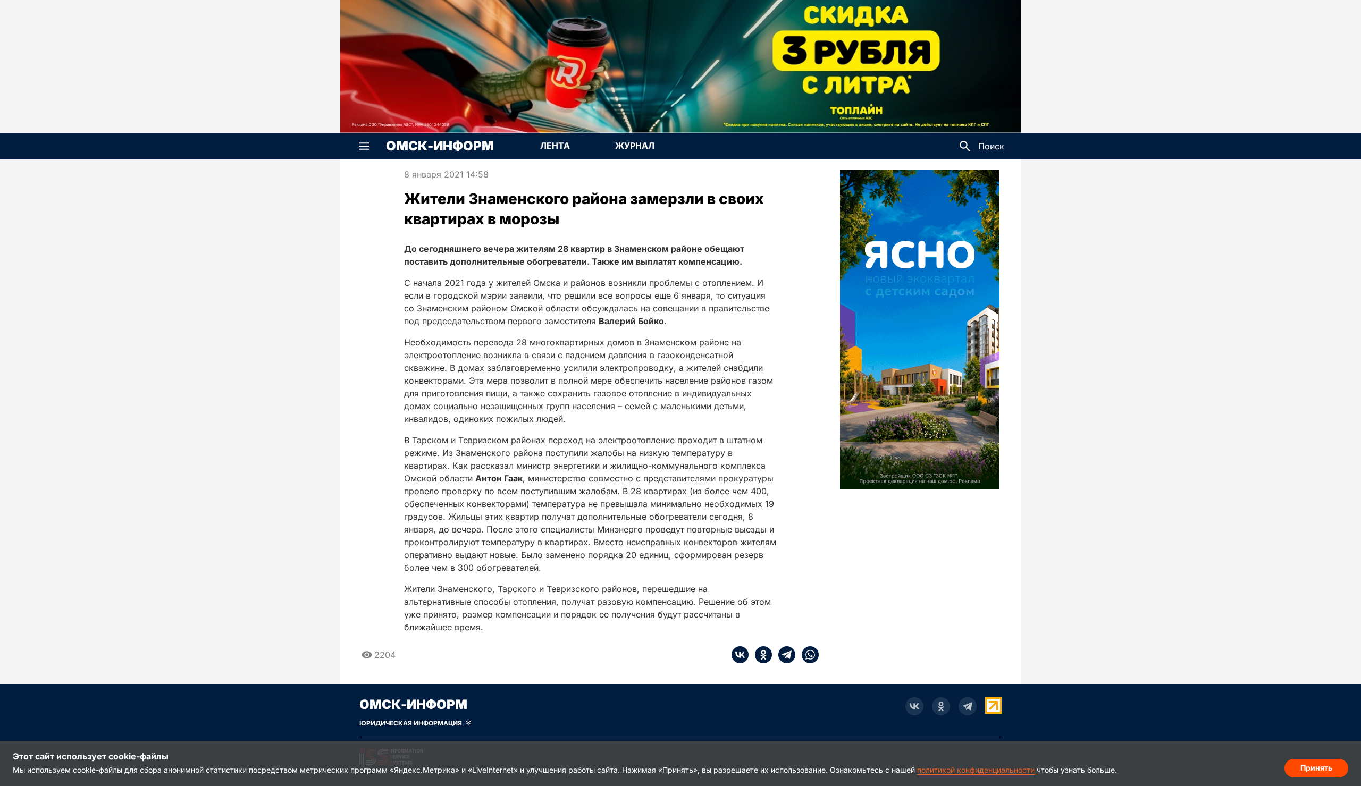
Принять (1316, 767)
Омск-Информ (440, 146)
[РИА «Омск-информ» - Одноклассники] (941, 706)
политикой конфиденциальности (976, 769)
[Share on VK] (740, 654)
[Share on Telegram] (783, 654)
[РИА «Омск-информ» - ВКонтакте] (914, 706)
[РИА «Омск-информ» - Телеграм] (968, 706)
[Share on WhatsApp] (807, 654)
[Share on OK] (760, 654)
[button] (364, 146)
